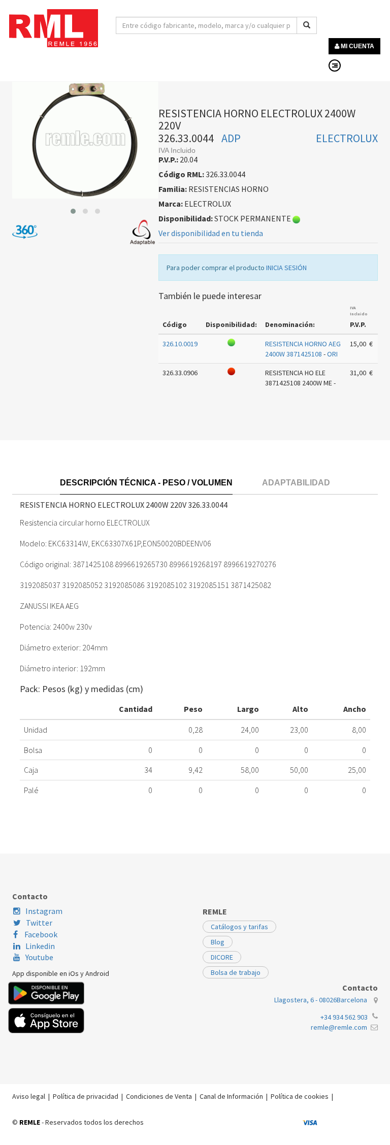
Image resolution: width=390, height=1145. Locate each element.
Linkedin (40, 946)
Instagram (43, 911)
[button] (73, 211)
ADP (231, 138)
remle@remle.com (339, 1027)
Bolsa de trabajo (236, 972)
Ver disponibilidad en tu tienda (210, 233)
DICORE (222, 957)
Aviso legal (28, 1096)
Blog (217, 941)
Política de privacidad (85, 1096)
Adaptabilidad (296, 482)
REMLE (29, 1122)
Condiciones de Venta (159, 1096)
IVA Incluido (359, 310)
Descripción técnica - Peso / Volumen (146, 482)
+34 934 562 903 (344, 1017)
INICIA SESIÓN (286, 267)
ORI (332, 353)
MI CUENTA (356, 46)
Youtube (39, 957)
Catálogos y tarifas (239, 926)
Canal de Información (231, 1096)
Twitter (39, 923)
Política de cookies (300, 1096)
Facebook (40, 934)
